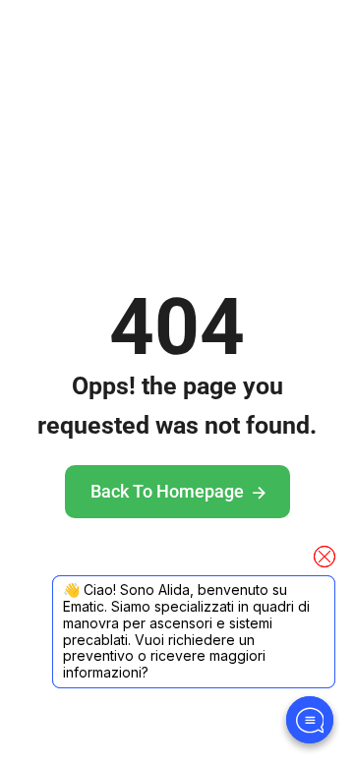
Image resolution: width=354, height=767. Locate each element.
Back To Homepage (167, 491)
